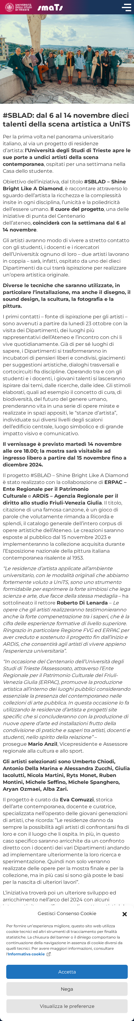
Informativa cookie (26, 954)
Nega (67, 989)
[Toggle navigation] (126, 7)
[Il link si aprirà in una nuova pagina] (18, 7)
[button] (125, 913)
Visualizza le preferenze (67, 1006)
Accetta (67, 972)
